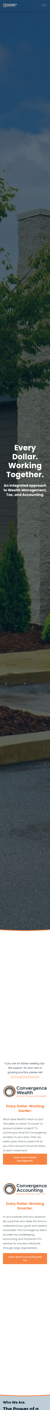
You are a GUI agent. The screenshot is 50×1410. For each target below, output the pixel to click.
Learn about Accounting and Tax (25, 1258)
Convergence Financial (25, 1077)
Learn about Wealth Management (24, 1159)
